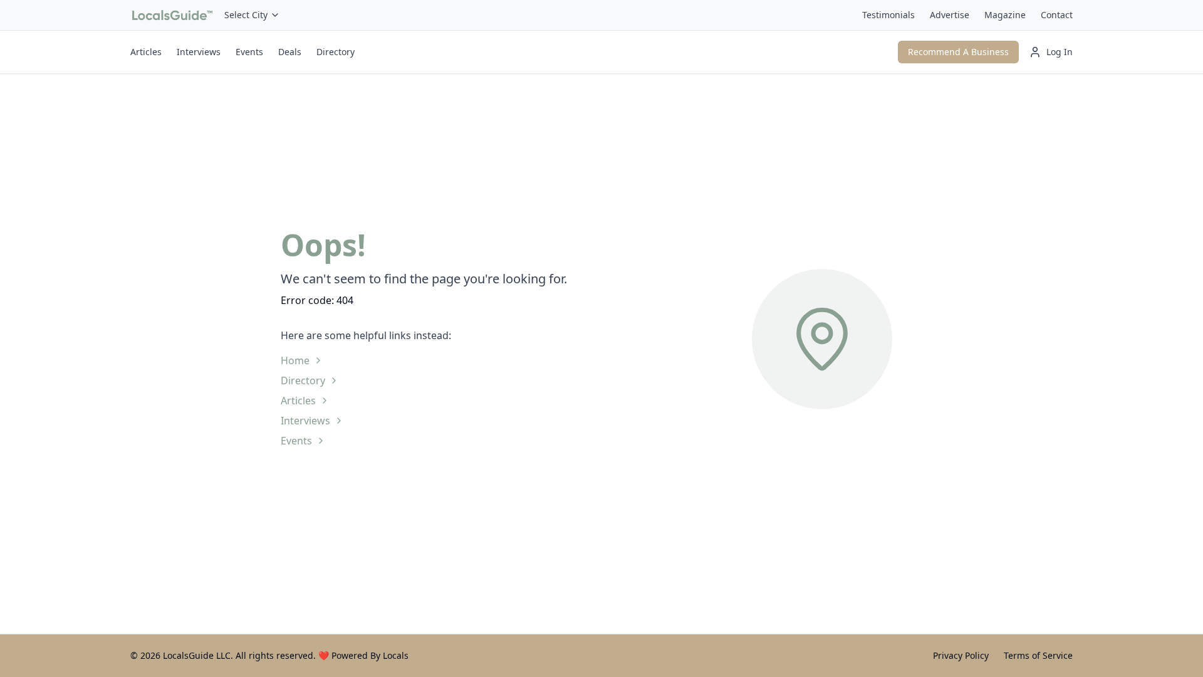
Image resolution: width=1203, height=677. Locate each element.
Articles (146, 52)
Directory (335, 52)
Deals (289, 52)
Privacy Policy (961, 655)
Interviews (199, 52)
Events (249, 52)
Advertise (949, 15)
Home (295, 360)
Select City (246, 15)
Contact (1057, 15)
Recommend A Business (958, 52)
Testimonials (888, 15)
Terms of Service (1038, 655)
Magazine (1005, 15)
